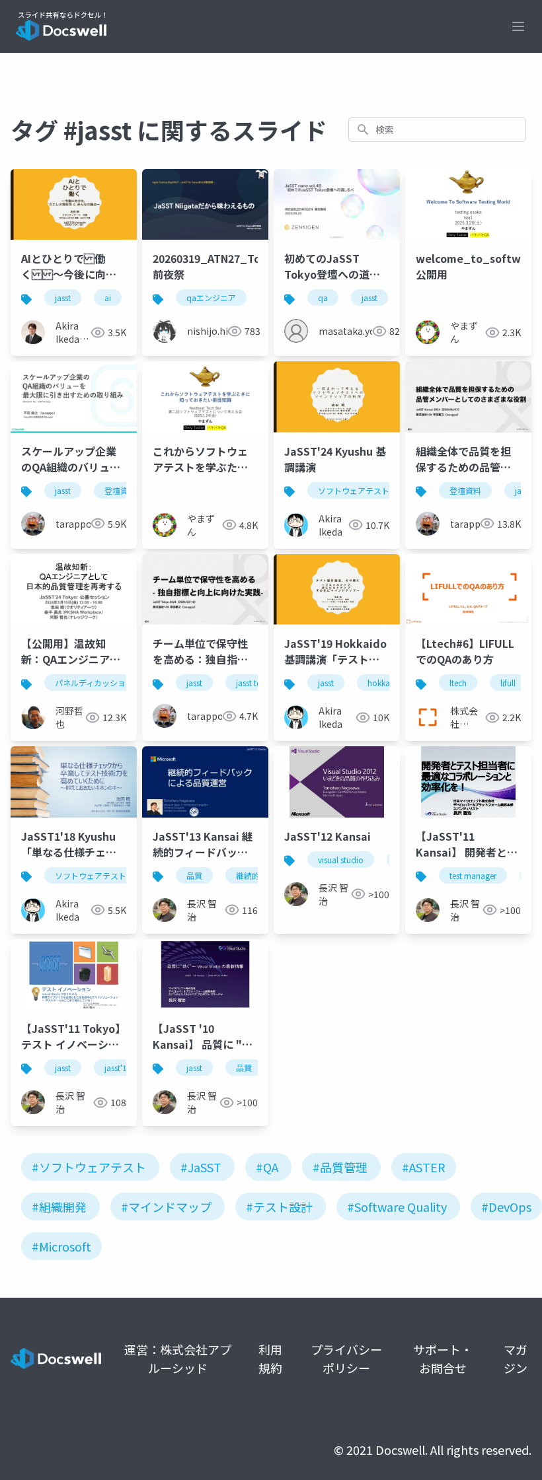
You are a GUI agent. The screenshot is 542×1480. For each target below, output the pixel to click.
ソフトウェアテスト (353, 490)
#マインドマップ (166, 1206)
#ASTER (423, 1167)
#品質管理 (340, 1167)
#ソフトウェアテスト (89, 1167)
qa (323, 297)
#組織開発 (59, 1206)
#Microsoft (61, 1246)
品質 (194, 875)
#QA (267, 1167)
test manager (472, 875)
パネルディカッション (94, 682)
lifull (508, 682)
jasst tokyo (255, 682)
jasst (63, 297)
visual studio (341, 859)
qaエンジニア (211, 297)
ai (107, 297)
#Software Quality (397, 1206)
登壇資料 (120, 490)
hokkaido (385, 682)
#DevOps (506, 1206)
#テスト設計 (279, 1206)
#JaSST (200, 1167)
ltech (458, 682)
